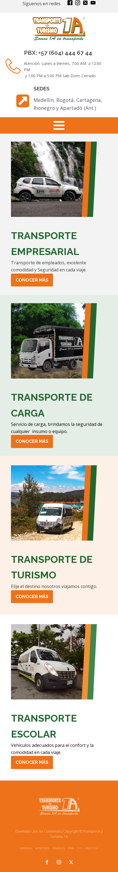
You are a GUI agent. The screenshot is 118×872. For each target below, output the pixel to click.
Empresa (26, 848)
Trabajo (58, 848)
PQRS (71, 848)
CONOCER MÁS (32, 280)
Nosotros (42, 848)
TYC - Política (87, 848)
